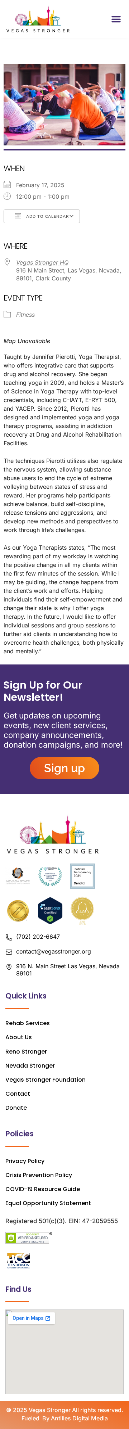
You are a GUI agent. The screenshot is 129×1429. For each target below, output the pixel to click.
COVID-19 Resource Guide (42, 1189)
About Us (18, 1037)
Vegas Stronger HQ (42, 262)
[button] (116, 19)
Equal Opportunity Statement (48, 1203)
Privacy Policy (24, 1161)
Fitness (25, 314)
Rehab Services (27, 1023)
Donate (16, 1108)
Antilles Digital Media (79, 1418)
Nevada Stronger (30, 1065)
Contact (17, 1094)
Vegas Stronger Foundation (45, 1080)
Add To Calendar (47, 216)
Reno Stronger (26, 1051)
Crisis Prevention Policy (38, 1175)
